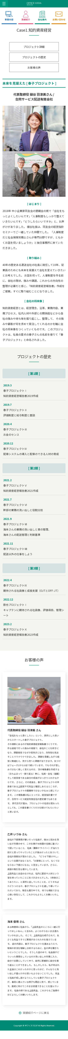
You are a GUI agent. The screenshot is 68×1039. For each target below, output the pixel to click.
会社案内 (42, 19)
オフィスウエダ (31, 1025)
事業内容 (9, 19)
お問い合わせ (58, 19)
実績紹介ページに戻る (36, 1013)
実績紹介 (25, 19)
